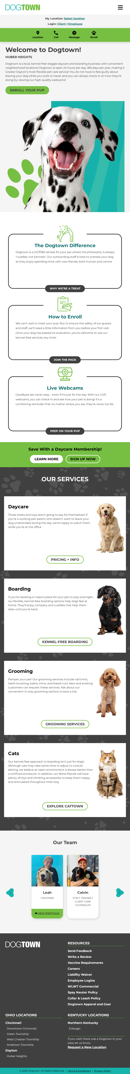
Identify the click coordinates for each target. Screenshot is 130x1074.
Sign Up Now (83, 459)
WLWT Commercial (83, 986)
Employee (75, 24)
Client (61, 24)
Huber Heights (17, 1056)
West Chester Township (23, 1039)
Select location (74, 18)
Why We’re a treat (65, 288)
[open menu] (120, 7)
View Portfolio (48, 913)
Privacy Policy (102, 1070)
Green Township (18, 1034)
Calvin (82, 893)
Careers (74, 969)
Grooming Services (65, 724)
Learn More (46, 459)
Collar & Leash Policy (84, 998)
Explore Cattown (65, 806)
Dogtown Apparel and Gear (89, 1004)
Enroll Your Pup (27, 90)
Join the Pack (65, 359)
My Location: (65, 18)
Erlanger (75, 1028)
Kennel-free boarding (65, 642)
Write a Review (80, 957)
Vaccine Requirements (85, 963)
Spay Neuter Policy (83, 992)
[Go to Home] (22, 7)
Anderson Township (20, 1044)
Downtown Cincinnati (22, 1028)
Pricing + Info (65, 560)
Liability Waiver (80, 975)
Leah (47, 893)
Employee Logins (81, 980)
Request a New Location (87, 1047)
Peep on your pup (65, 431)
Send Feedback (80, 951)
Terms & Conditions (79, 1070)
